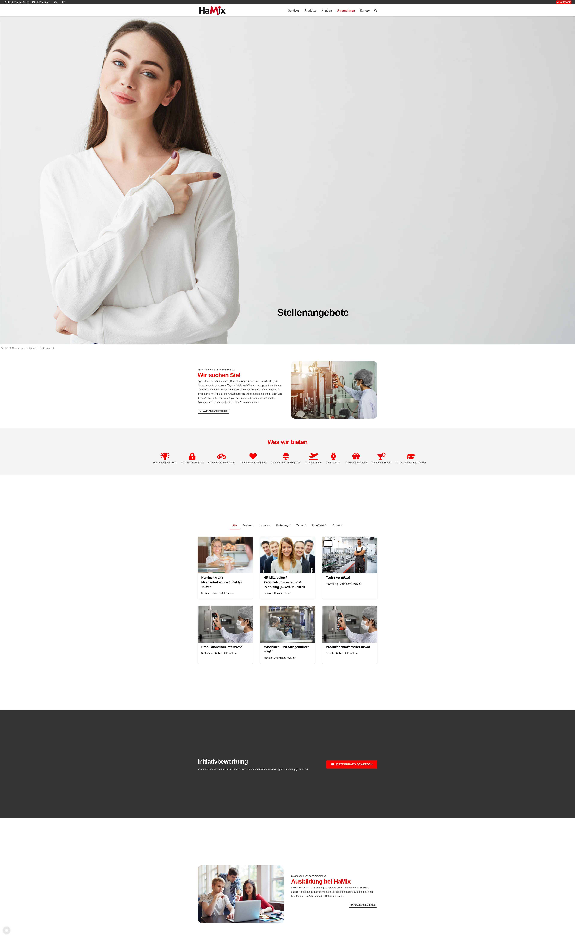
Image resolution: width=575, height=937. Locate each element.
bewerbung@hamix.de (296, 769)
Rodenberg (332, 583)
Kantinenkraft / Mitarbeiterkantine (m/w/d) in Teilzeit (222, 582)
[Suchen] (376, 10)
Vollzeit (357, 583)
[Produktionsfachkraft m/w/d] (225, 624)
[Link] (212, 10)
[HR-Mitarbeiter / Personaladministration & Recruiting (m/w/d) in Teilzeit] (287, 555)
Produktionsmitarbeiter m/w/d (348, 647)
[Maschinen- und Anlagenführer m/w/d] (287, 624)
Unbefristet (227, 593)
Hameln (205, 593)
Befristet (268, 593)
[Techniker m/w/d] (349, 555)
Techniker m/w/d (338, 577)
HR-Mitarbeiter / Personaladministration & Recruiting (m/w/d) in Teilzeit (284, 582)
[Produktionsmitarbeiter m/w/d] (349, 624)
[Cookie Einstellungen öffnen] (6, 933)
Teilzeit (215, 593)
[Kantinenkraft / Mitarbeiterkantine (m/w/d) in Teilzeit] (225, 555)
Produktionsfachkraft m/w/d (221, 647)
